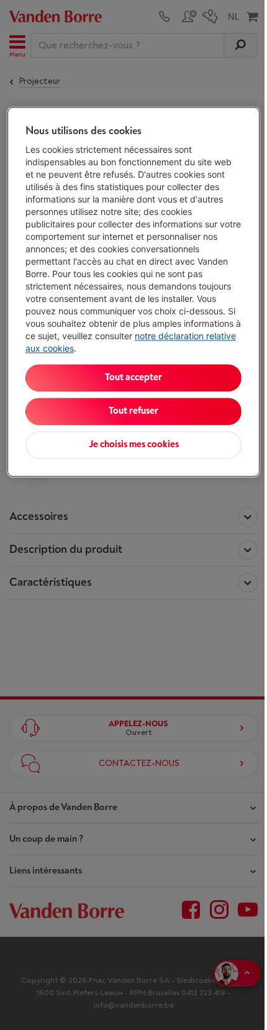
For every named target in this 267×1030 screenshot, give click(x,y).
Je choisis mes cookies (134, 444)
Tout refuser (133, 411)
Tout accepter (133, 377)
